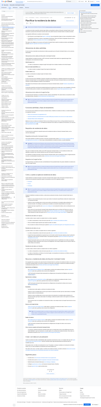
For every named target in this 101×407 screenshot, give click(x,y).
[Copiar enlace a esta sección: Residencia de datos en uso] (41, 228)
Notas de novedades (42, 394)
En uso (29, 183)
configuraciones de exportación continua (38, 279)
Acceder (98, 1)
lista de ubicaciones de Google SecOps (46, 96)
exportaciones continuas (37, 364)
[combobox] (72, 1)
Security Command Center (17, 5)
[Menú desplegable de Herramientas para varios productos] (43, 1)
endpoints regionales (32, 280)
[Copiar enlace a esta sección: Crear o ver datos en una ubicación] (49, 337)
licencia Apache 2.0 (32, 379)
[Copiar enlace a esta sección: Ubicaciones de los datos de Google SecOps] (50, 92)
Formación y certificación (63, 397)
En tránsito (30, 185)
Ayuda (39, 392)
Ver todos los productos (21, 390)
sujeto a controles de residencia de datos (58, 220)
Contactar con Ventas (21, 395)
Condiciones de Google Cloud (47, 402)
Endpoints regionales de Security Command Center (39, 43)
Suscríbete (87, 404)
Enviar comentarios (70, 20)
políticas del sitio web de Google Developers (58, 379)
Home (27, 17)
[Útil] (73, 18)
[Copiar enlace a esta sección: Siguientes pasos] (37, 355)
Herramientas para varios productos (34, 1)
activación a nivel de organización (55, 27)
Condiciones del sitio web (36, 402)
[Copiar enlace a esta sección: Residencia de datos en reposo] (43, 215)
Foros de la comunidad (42, 390)
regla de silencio (35, 366)
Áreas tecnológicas (19, 1)
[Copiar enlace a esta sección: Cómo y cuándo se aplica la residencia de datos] (57, 175)
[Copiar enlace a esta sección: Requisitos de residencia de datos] (48, 128)
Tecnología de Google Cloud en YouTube (87, 397)
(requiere (47, 27)
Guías (10, 7)
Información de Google (21, 402)
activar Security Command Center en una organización (45, 357)
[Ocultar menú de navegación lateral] (14, 405)
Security (6, 5)
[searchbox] (7, 11)
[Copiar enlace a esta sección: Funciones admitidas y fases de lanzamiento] (55, 108)
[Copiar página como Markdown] (31, 23)
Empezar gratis (95, 5)
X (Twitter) (82, 394)
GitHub (60, 390)
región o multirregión (46, 36)
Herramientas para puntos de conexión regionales (48, 350)
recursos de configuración (47, 206)
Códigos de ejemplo (62, 394)
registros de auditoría (53, 224)
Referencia (15, 7)
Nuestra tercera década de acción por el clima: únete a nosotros (65, 402)
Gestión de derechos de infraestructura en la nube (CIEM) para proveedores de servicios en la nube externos (50, 116)
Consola (81, 1)
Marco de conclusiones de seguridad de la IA (37, 114)
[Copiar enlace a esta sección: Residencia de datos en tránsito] (44, 246)
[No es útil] (74, 18)
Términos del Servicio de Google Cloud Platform (57, 212)
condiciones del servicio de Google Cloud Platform (55, 156)
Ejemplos (21, 7)
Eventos (81, 392)
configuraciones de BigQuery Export (37, 269)
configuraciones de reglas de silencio (37, 319)
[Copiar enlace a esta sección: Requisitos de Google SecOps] (43, 159)
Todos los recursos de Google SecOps (36, 306)
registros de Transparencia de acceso (66, 224)
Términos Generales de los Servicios (40, 39)
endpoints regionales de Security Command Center (48, 359)
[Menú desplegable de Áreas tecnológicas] (24, 1)
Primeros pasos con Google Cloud (65, 392)
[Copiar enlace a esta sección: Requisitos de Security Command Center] (49, 136)
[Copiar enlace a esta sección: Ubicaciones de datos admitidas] (47, 48)
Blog (81, 390)
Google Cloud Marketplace (22, 394)
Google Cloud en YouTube (84, 395)
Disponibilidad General (31, 123)
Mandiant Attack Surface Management (35, 118)
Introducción (3, 7)
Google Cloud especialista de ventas (64, 88)
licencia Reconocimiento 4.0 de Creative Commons (59, 378)
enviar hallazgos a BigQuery (49, 361)
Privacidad (28, 402)
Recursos (27, 7)
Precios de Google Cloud (21, 392)
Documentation (31, 17)
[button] (7, 26)
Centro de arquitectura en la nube (65, 395)
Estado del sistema (41, 395)
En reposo (30, 181)
